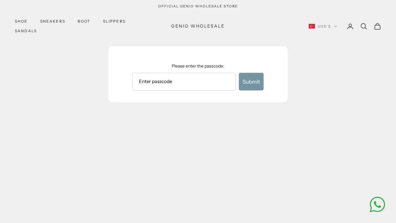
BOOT (84, 21)
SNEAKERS (52, 21)
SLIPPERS (114, 21)
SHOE (21, 21)
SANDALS (26, 30)
